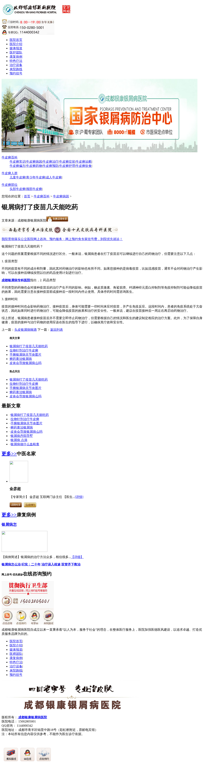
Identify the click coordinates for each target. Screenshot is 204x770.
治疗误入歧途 (51, 564)
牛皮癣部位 (10, 184)
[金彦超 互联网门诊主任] (19, 481)
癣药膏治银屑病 (21, 358)
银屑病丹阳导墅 (22, 435)
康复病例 (16, 56)
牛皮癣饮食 (84, 165)
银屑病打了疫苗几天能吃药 (29, 346)
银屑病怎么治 (11, 564)
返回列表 (56, 329)
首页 (27, 196)
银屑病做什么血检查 (25, 444)
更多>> (9, 453)
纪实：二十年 (31, 564)
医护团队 (16, 52)
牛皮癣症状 (67, 161)
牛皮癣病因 (34, 161)
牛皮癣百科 (10, 157)
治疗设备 (16, 65)
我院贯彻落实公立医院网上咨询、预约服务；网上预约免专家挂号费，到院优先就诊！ (62, 239)
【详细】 (77, 557)
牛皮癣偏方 (18, 165)
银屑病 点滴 (19, 440)
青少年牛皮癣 (35, 177)
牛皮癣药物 (34, 165)
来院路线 (16, 69)
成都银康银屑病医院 (32, 717)
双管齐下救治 (70, 564)
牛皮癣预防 (51, 165)
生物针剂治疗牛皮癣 (24, 350)
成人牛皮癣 (54, 177)
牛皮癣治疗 (51, 161)
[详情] (79, 497)
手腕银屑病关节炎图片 (25, 354)
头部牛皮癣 (18, 189)
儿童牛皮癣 (18, 177)
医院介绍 (16, 44)
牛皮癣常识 (18, 161)
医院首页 (16, 40)
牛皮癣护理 (67, 165)
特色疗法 (16, 60)
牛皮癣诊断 (84, 161)
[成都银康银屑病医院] (37, 12)
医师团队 (16, 653)
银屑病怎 (9, 524)
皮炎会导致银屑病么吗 (25, 363)
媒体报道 (16, 48)
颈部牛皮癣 (34, 189)
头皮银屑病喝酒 (25, 329)
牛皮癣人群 (10, 173)
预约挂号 (16, 73)
